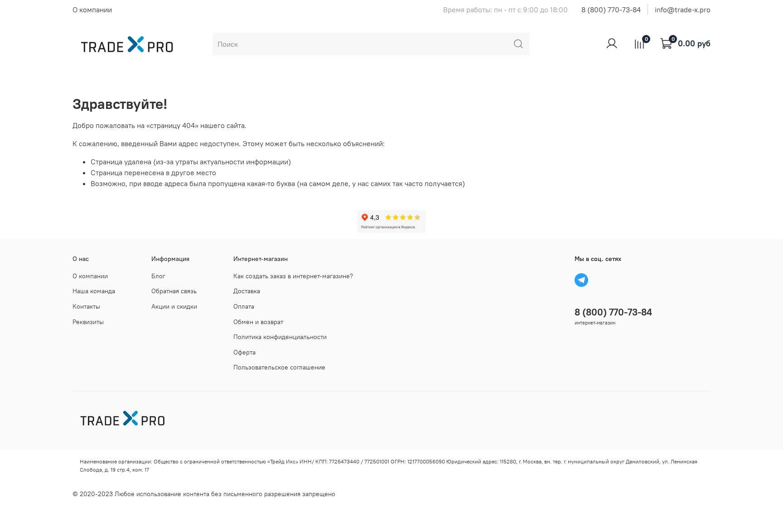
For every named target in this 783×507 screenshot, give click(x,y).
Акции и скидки (174, 306)
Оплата (243, 306)
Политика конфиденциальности (280, 337)
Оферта (244, 352)
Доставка (246, 291)
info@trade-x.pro (682, 9)
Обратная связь (174, 291)
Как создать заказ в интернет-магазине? (293, 276)
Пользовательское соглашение (279, 367)
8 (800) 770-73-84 (611, 9)
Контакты (86, 306)
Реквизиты (88, 322)
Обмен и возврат (258, 322)
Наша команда (93, 291)
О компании (92, 9)
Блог (158, 276)
